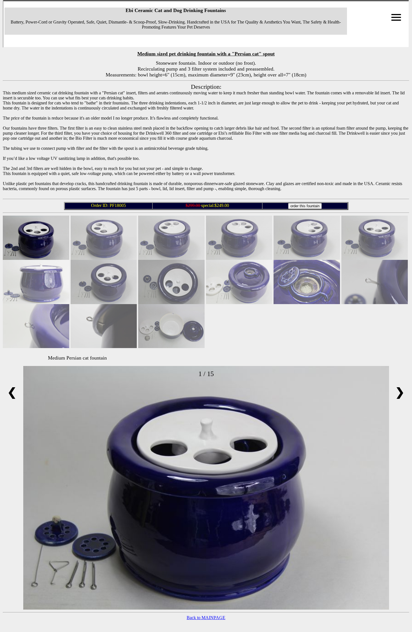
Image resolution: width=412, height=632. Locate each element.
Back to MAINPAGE (206, 617)
